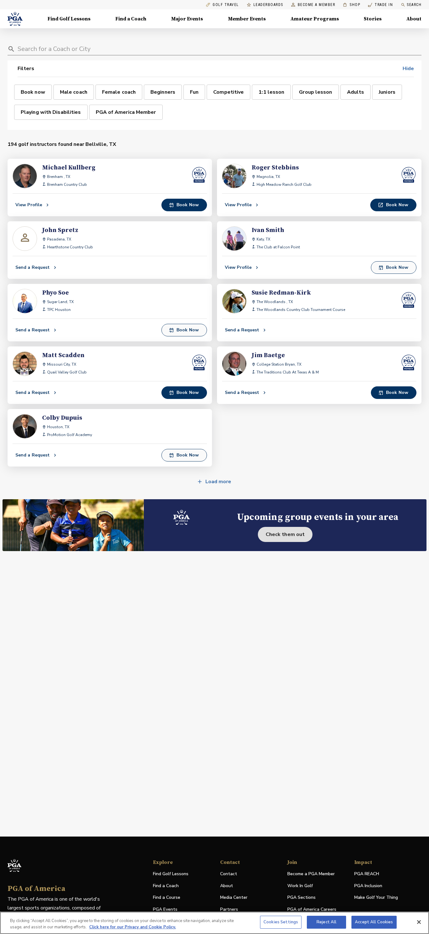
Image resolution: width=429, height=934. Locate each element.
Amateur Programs (315, 19)
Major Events (187, 19)
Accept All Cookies (374, 922)
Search (414, 5)
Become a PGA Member (311, 874)
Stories (373, 19)
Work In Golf (300, 886)
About (413, 19)
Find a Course (166, 897)
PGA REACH (366, 874)
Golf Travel (226, 5)
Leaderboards (268, 5)
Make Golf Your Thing (376, 897)
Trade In (380, 5)
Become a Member (316, 5)
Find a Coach (130, 19)
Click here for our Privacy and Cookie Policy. (132, 927)
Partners (229, 909)
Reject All (326, 922)
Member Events (247, 19)
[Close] (419, 922)
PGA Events (165, 909)
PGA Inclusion (368, 886)
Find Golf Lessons (68, 19)
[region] (214, 923)
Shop (351, 5)
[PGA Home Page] (15, 18)
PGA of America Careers (311, 909)
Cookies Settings (280, 922)
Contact (228, 874)
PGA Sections (301, 897)
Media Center (233, 897)
